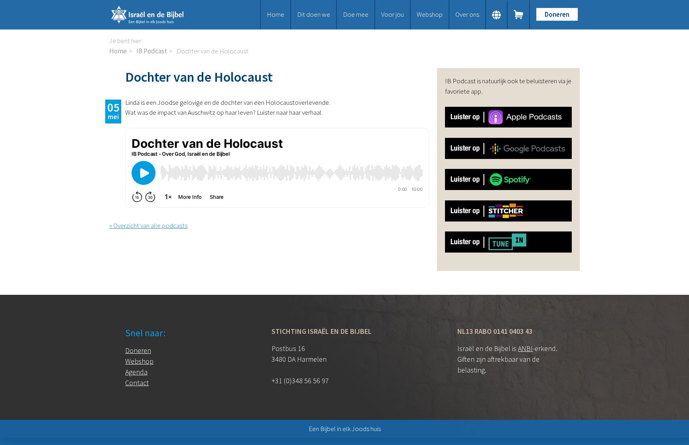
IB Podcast (151, 51)
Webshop (430, 14)
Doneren (557, 14)
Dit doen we (313, 14)
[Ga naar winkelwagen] (519, 14)
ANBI (525, 348)
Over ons (467, 14)
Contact (137, 382)
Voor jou (392, 14)
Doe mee (355, 14)
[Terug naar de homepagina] (157, 14)
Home (275, 14)
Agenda (136, 371)
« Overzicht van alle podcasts (148, 225)
